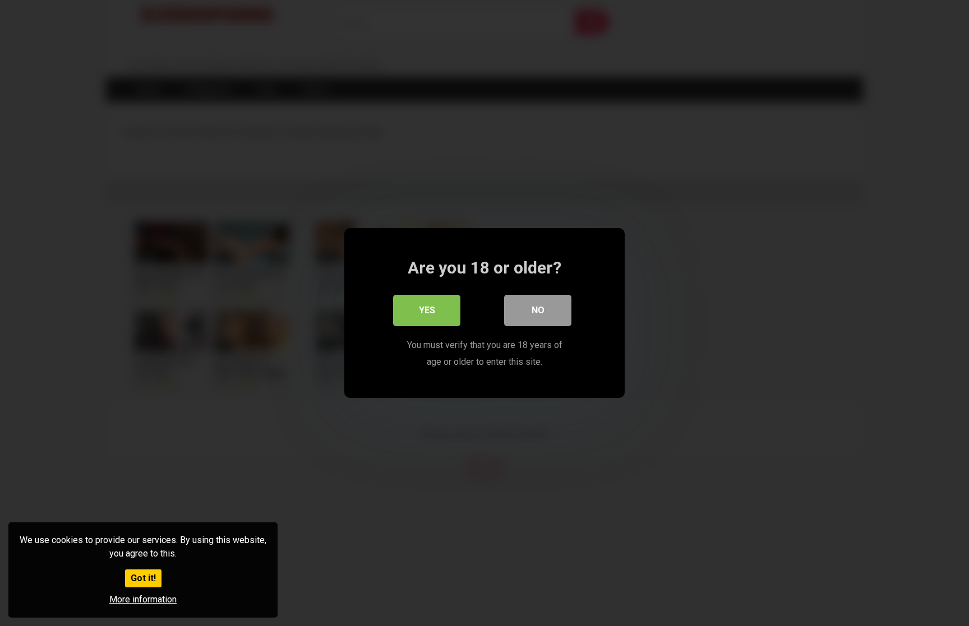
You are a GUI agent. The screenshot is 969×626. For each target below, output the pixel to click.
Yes (427, 310)
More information (143, 599)
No (538, 310)
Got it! (143, 578)
